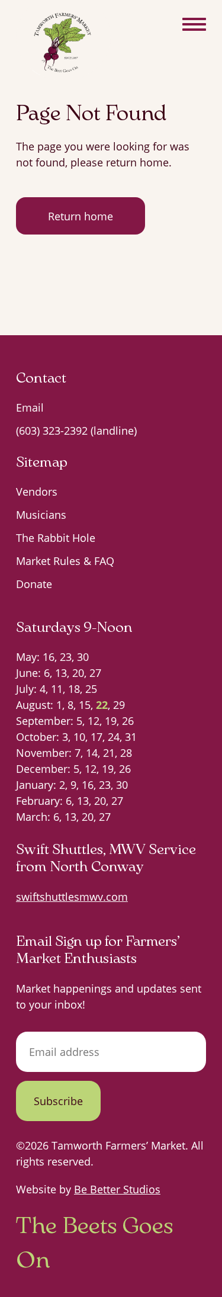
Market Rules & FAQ (65, 561)
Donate (34, 584)
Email (30, 407)
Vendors (36, 491)
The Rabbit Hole (55, 538)
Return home (80, 216)
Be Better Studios (117, 1189)
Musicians (41, 515)
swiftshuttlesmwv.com (72, 897)
